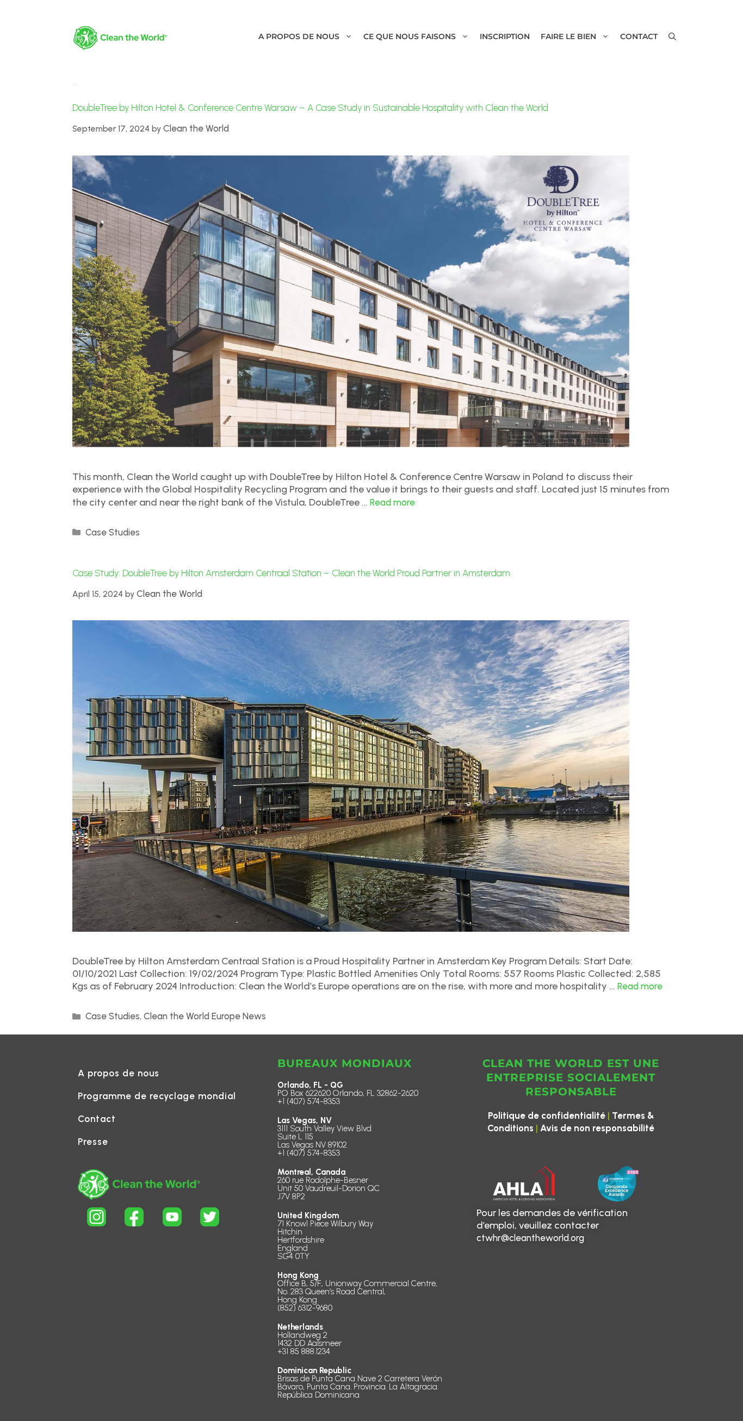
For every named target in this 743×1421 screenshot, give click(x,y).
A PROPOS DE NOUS (298, 36)
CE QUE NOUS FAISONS (409, 36)
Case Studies (112, 532)
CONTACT (639, 36)
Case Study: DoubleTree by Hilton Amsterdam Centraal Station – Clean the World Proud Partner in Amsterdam (291, 573)
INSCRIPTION (505, 36)
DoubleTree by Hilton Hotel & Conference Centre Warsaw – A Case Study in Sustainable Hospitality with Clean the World (310, 107)
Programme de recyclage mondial (157, 1095)
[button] (672, 37)
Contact (97, 1118)
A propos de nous (118, 1073)
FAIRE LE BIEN (568, 36)
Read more (392, 502)
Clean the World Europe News (205, 1016)
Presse (93, 1141)
